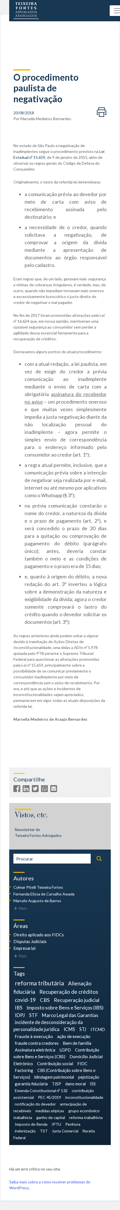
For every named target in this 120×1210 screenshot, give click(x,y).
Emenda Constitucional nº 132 (41, 1090)
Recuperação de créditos (68, 991)
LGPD (65, 1049)
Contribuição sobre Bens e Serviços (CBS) (56, 1053)
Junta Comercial (65, 1131)
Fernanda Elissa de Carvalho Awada (44, 894)
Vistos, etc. (31, 815)
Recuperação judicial (76, 1000)
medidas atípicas (49, 1110)
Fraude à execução (34, 1036)
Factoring (24, 1070)
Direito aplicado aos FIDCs (38, 934)
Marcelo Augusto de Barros (37, 900)
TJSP (56, 1083)
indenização (25, 1130)
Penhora (72, 1124)
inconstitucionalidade (84, 1097)
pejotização (88, 1076)
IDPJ (20, 1015)
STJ (82, 1029)
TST (44, 1130)
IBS (18, 1007)
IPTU (56, 1124)
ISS (93, 1083)
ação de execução (73, 1036)
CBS (45, 1000)
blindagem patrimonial (54, 1076)
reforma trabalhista (86, 1117)
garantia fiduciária (31, 1083)
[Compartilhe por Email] (54, 789)
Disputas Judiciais (30, 941)
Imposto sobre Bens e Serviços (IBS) (65, 1008)
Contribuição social (55, 1063)
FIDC (82, 1063)
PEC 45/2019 (49, 1097)
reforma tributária (39, 983)
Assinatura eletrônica (35, 1049)
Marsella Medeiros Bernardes (45, 118)
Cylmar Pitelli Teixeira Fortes (38, 887)
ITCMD (97, 1029)
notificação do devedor (35, 1104)
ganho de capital (50, 1117)
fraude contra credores (37, 1043)
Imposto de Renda (31, 1124)
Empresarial (24, 948)
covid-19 (25, 1000)
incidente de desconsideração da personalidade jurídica (48, 1026)
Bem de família (77, 1043)
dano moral (75, 1083)
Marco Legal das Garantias (70, 1015)
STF (33, 1015)
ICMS (69, 1029)
